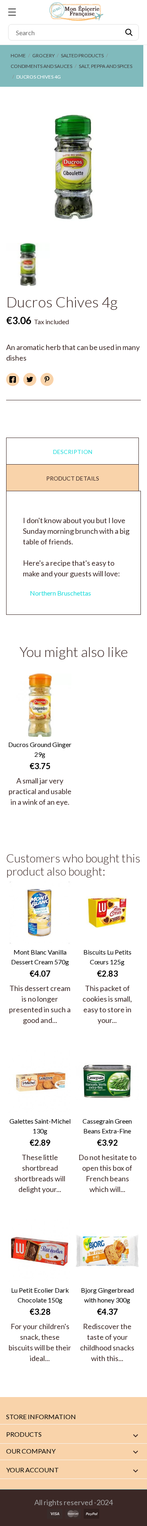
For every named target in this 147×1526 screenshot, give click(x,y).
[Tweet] (29, 379)
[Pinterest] (46, 379)
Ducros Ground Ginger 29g (39, 749)
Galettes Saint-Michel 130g (40, 1126)
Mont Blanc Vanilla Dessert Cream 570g (40, 957)
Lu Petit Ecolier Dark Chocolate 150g (40, 1295)
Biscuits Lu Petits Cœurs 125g (107, 957)
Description (72, 451)
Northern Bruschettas (60, 593)
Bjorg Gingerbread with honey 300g (107, 1295)
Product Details (72, 478)
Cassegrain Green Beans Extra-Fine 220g (107, 1126)
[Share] (12, 379)
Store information (41, 1416)
